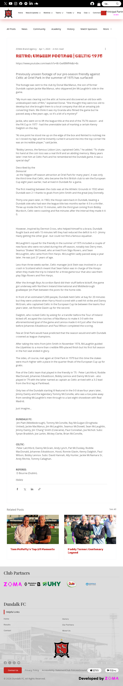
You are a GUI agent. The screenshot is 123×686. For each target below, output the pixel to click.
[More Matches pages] (52, 13)
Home (6, 618)
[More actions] (105, 49)
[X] (5, 3)
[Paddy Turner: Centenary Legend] (90, 529)
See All (113, 509)
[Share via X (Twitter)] (24, 489)
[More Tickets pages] (73, 13)
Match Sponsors (89, 28)
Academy (56, 28)
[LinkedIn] (31, 3)
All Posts (11, 28)
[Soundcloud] (36, 3)
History (71, 28)
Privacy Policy (32, 670)
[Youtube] (11, 3)
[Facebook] (21, 3)
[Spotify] (26, 3)
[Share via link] (39, 489)
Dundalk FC (15, 604)
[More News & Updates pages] (40, 13)
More (106, 28)
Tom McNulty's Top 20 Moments (32, 549)
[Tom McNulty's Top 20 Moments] (33, 529)
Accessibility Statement (54, 670)
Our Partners (68, 624)
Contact (7, 630)
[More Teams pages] (62, 13)
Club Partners (17, 573)
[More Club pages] (89, 13)
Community (39, 28)
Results (7, 624)
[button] (99, 4)
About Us (66, 630)
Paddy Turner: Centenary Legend (85, 551)
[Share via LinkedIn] (32, 489)
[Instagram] (16, 3)
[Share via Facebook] (17, 489)
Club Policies (72, 670)
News (24, 28)
